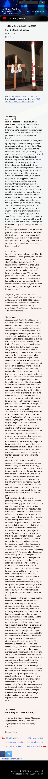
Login (40, 774)
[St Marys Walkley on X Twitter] (9, 754)
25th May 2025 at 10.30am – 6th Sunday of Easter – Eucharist (33, 742)
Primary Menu (17, 18)
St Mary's (11, 37)
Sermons (17, 732)
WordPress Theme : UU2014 (24, 774)
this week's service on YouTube (24, 96)
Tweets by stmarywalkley (11, 759)
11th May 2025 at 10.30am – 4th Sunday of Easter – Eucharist (14, 742)
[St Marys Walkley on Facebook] (3, 754)
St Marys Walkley (11, 9)
